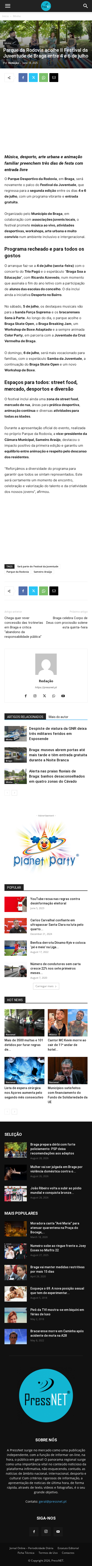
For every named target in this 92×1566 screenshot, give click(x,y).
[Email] (53, 77)
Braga (9, 760)
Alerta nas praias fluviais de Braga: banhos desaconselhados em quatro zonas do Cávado (57, 776)
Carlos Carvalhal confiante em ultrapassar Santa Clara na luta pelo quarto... (57, 924)
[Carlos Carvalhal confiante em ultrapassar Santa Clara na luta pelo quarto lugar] (15, 925)
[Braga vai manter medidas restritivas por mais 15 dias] (15, 1272)
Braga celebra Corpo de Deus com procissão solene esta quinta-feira (67, 622)
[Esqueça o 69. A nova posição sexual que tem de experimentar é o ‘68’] (15, 1294)
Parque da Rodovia (17, 571)
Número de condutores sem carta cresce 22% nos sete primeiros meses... (55, 968)
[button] (7, 6)
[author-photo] (46, 675)
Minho (17, 16)
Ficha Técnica (26, 1553)
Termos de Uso (48, 1553)
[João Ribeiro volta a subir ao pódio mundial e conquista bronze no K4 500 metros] (15, 1193)
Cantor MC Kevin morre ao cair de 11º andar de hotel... (67, 1044)
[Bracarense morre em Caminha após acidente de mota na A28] (15, 1336)
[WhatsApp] (43, 77)
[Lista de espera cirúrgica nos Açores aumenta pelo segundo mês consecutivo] (24, 1070)
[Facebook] (23, 77)
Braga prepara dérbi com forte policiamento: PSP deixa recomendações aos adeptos (52, 1149)
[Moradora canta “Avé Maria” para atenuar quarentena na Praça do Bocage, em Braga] (15, 1228)
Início (5, 16)
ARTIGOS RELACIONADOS (25, 717)
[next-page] (14, 793)
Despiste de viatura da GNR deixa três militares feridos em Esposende (58, 733)
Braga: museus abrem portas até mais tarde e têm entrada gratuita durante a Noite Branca (58, 755)
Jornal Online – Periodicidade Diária (31, 1548)
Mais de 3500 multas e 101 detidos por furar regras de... (23, 1044)
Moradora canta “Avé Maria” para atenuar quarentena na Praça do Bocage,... (54, 1228)
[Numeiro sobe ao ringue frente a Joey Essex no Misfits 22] (15, 1251)
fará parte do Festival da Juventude (37, 566)
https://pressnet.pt (46, 687)
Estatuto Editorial (68, 1548)
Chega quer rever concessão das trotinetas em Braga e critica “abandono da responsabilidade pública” (23, 627)
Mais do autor (58, 717)
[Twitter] (33, 77)
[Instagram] (36, 696)
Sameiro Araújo (43, 571)
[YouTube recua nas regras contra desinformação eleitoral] (15, 904)
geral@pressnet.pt (53, 1501)
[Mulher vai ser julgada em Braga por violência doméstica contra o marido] (15, 1172)
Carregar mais (45, 986)
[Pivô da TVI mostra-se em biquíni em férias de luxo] (15, 1315)
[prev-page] (7, 793)
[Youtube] (65, 696)
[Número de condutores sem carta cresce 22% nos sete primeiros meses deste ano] (15, 969)
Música (53, 1034)
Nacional (10, 1034)
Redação (13, 62)
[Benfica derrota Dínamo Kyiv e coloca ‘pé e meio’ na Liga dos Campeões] (15, 948)
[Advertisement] (46, 116)
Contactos (68, 1553)
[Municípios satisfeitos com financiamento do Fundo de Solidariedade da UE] (68, 1070)
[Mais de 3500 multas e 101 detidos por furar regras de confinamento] (24, 1022)
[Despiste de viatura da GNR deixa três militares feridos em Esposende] (15, 733)
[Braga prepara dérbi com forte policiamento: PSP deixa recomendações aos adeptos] (15, 1150)
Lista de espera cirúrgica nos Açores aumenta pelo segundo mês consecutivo (23, 1092)
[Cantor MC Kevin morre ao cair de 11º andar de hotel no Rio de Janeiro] (68, 1022)
